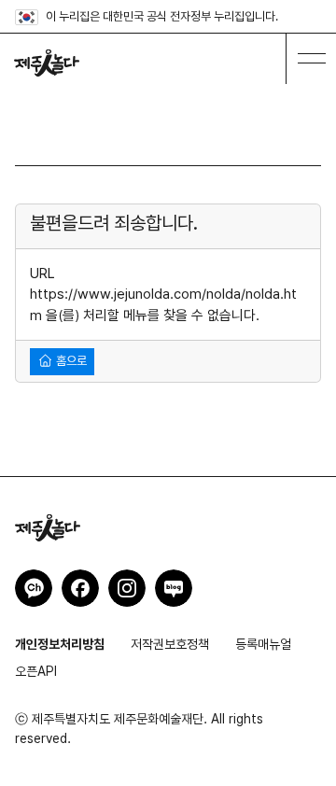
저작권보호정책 (170, 644)
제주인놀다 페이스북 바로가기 (80, 588)
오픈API (36, 671)
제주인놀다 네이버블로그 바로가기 (173, 588)
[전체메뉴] (311, 59)
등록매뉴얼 (263, 644)
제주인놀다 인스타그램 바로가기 (127, 588)
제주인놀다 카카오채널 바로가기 (33, 588)
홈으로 (70, 361)
